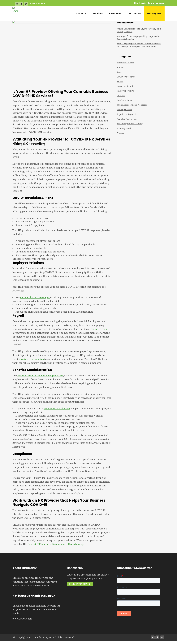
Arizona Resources (125, 62)
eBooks (120, 81)
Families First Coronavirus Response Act (40, 375)
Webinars (121, 133)
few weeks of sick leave (57, 408)
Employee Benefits (126, 86)
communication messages (35, 297)
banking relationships (31, 359)
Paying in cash (99, 329)
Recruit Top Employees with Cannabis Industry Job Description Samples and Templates (139, 45)
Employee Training (125, 90)
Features (121, 95)
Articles (120, 67)
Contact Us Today (78, 584)
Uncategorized (124, 128)
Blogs (119, 72)
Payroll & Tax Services (127, 119)
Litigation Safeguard (126, 114)
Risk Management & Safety (130, 123)
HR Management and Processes (132, 105)
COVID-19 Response (126, 76)
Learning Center (124, 109)
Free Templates (124, 100)
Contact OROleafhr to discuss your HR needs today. (56, 544)
